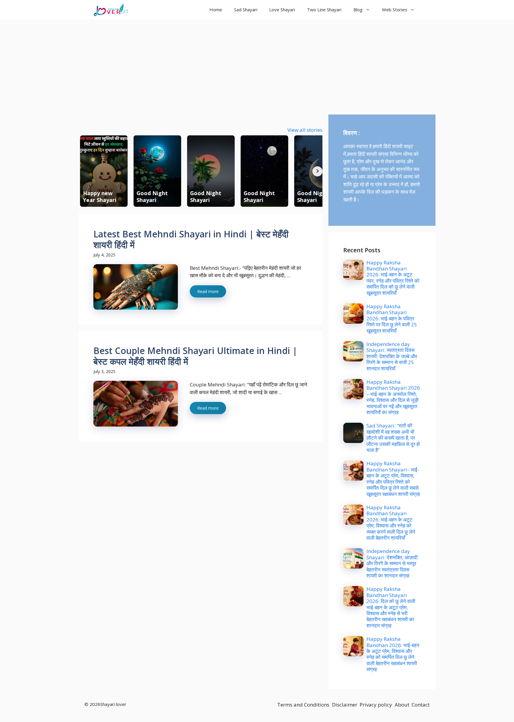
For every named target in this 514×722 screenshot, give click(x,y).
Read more (208, 291)
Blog (358, 9)
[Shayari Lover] (110, 9)
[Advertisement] (257, 64)
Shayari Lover (156, 9)
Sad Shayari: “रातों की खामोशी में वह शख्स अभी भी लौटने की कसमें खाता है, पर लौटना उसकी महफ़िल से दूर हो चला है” (393, 437)
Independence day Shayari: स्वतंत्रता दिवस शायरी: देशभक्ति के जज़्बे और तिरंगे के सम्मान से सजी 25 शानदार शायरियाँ (391, 356)
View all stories (304, 129)
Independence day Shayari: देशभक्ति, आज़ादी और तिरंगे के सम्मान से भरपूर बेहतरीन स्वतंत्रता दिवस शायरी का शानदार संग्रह (392, 563)
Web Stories (394, 9)
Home (215, 9)
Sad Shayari (245, 9)
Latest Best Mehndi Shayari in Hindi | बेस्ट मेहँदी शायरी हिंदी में (191, 239)
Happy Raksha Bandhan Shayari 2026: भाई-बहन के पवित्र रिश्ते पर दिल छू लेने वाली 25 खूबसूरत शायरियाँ (391, 318)
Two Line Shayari (324, 9)
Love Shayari (282, 9)
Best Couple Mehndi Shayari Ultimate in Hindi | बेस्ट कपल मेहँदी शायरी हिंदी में (195, 355)
